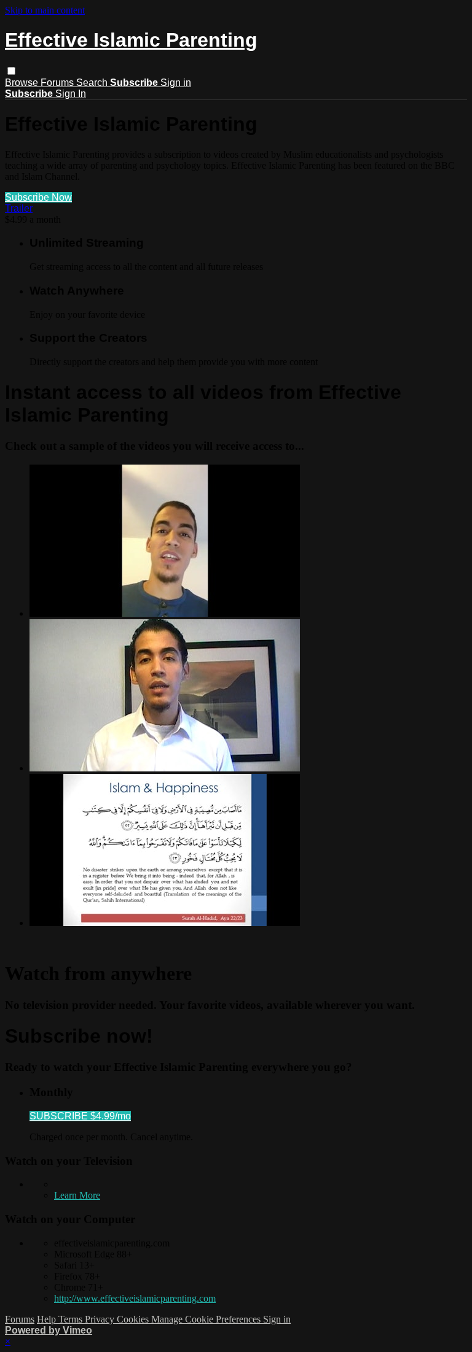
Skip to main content (45, 10)
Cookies (134, 1319)
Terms (71, 1319)
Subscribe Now (38, 197)
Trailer (19, 208)
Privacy (101, 1319)
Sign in (175, 82)
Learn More (77, 1195)
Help (47, 1319)
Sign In (70, 93)
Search (93, 82)
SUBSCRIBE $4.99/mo (80, 1116)
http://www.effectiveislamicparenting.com (135, 1298)
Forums (58, 82)
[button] (11, 71)
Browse (23, 82)
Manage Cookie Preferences (207, 1319)
